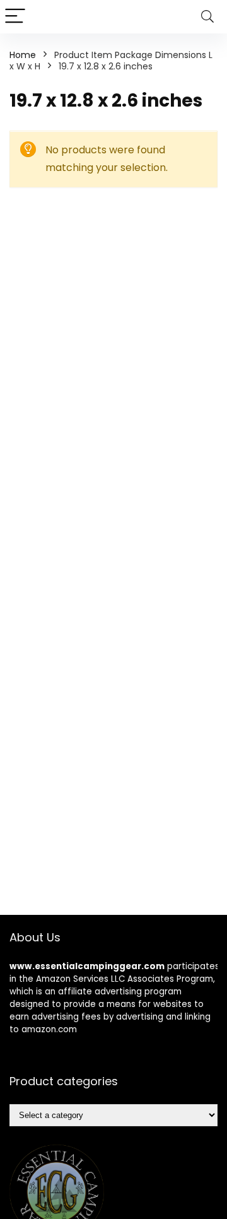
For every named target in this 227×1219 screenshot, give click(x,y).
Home (22, 55)
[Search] (207, 16)
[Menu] (15, 16)
